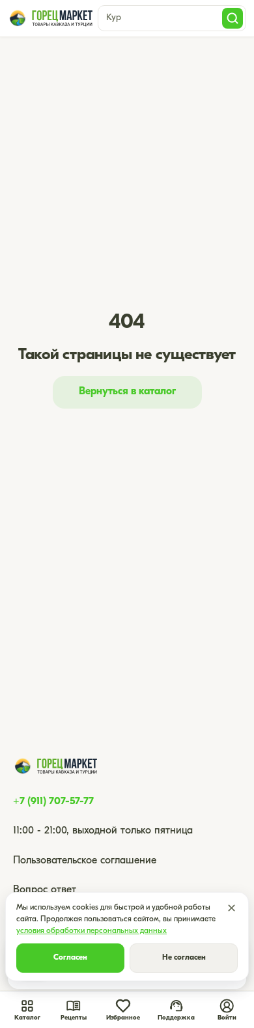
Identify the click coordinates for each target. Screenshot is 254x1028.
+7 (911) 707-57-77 (53, 801)
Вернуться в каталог (127, 391)
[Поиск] (232, 18)
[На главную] (50, 18)
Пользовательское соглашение (84, 861)
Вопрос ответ (44, 890)
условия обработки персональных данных (91, 931)
